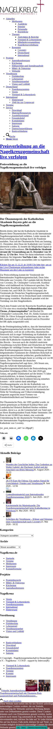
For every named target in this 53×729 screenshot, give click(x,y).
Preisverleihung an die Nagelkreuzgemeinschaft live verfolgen (24, 151)
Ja (18, 727)
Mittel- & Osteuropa (15, 583)
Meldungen (17, 21)
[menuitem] (29, 37)
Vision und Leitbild (15, 631)
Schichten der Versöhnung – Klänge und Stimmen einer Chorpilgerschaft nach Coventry (29, 520)
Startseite (10, 558)
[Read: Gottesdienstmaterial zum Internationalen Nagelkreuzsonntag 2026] (8, 492)
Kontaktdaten (12, 650)
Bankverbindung (13, 642)
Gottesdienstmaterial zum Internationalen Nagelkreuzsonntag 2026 (25, 495)
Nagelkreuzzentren (14, 604)
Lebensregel (11, 626)
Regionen (16, 47)
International (12, 607)
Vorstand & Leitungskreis (18, 602)
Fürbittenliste (12, 623)
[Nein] (48, 728)
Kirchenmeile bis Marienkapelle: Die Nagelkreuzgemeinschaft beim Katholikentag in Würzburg (28, 508)
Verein (9, 599)
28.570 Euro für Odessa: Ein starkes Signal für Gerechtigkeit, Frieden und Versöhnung (27, 482)
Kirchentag (11, 585)
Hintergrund (11, 609)
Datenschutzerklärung (37, 727)
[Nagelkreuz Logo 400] (22, 13)
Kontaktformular (13, 569)
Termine (10, 561)
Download (11, 645)
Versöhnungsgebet (14, 628)
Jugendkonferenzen (15, 588)
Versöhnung (11, 621)
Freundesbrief (12, 648)
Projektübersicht (13, 580)
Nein (23, 727)
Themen (15, 34)
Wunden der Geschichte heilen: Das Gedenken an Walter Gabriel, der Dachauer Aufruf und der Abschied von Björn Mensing (29, 467)
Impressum (11, 566)
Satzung (9, 653)
